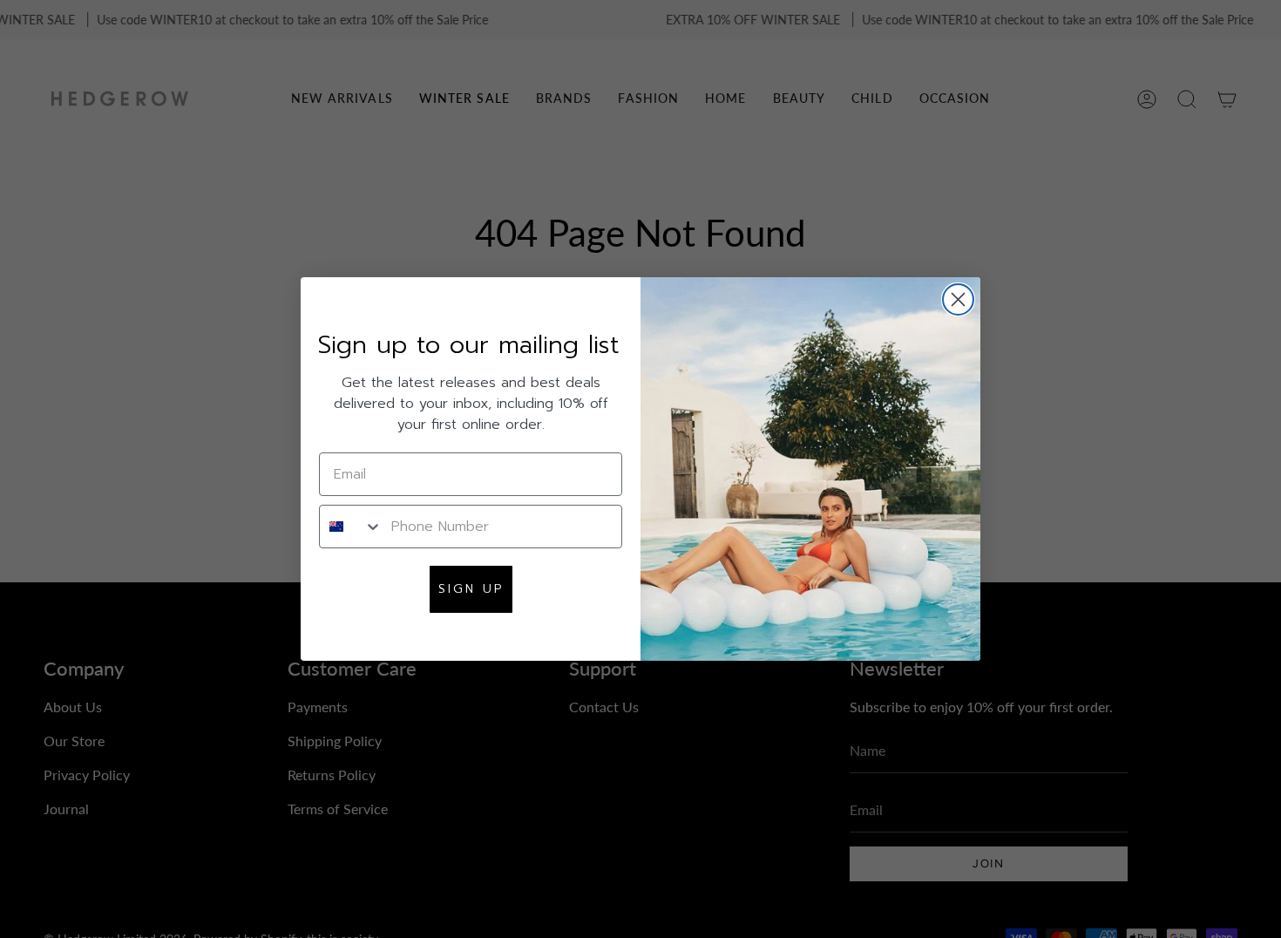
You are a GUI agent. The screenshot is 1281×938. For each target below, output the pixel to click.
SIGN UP (471, 589)
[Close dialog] (958, 299)
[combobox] (351, 526)
